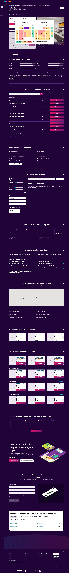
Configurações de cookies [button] (13, 136)
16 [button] (22, 33)
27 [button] (38, 38)
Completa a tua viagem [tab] (43, 516)
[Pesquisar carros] (1, 9)
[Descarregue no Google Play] (56, 554)
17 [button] (49, 33)
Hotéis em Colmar (40, 523)
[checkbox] (14, 211)
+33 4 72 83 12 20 (12, 13)
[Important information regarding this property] (63, 224)
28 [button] (17, 38)
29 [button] (19, 38)
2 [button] (22, 28)
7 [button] (41, 30)
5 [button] (36, 30)
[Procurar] (1, 7)
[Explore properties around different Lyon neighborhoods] (63, 351)
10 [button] (49, 30)
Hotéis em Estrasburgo (14, 523)
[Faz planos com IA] (1, 14)
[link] (21, 363)
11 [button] (27, 30)
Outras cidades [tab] (13, 516)
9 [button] (22, 30)
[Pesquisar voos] (1, 5)
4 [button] (27, 28)
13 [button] (32, 30)
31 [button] (49, 38)
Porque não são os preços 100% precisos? (18, 544)
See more (61, 355)
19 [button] (30, 33)
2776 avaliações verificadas (18, 14)
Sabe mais (47, 133)
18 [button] (27, 33)
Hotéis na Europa (17, 5)
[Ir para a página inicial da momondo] (7, 1)
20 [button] (32, 33)
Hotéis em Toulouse (13, 526)
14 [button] (17, 33)
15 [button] (19, 33)
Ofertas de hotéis (11, 5)
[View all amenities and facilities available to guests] (63, 147)
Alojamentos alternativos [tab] (23, 516)
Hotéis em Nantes (40, 526)
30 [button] (22, 38)
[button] (2, 1)
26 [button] (36, 38)
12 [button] (30, 30)
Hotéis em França (24, 5)
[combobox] (23, 487)
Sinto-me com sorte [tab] (33, 516)
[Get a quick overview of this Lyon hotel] (63, 59)
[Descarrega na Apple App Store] (56, 557)
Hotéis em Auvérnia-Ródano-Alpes (33, 5)
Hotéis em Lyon (41, 5)
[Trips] (1, 17)
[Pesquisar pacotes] (1, 12)
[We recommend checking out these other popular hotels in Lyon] (63, 329)
